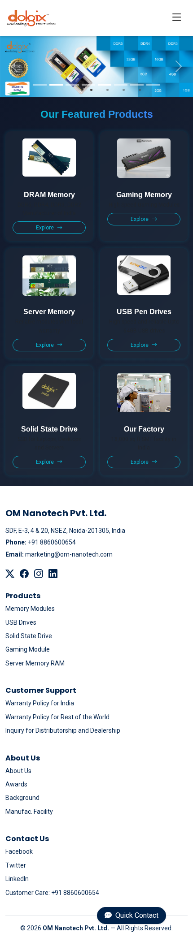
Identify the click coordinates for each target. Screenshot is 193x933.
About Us (18, 770)
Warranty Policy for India (39, 703)
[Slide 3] (72, 85)
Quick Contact (136, 915)
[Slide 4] (88, 85)
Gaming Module (27, 649)
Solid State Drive (28, 635)
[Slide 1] (40, 85)
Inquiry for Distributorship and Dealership (62, 730)
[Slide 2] (56, 85)
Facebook (19, 851)
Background (22, 797)
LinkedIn (17, 878)
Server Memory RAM (35, 663)
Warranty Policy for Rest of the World (57, 717)
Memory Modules (30, 608)
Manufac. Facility (29, 811)
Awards (16, 784)
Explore (45, 228)
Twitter (15, 865)
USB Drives (20, 622)
